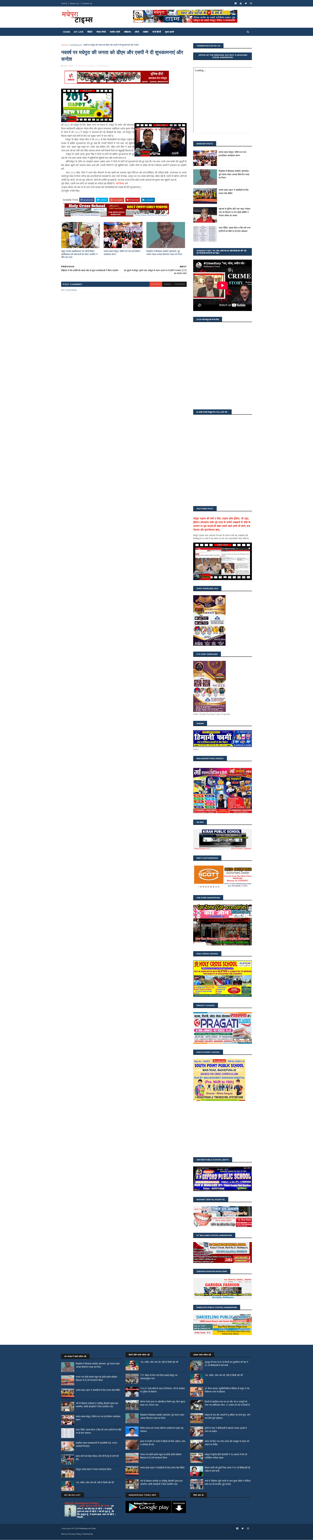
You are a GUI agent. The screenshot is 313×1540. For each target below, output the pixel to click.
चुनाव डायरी (169, 31)
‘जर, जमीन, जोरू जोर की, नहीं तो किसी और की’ (95, 1482)
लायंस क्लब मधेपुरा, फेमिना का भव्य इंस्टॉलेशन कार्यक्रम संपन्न (122, 253)
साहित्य (145, 31)
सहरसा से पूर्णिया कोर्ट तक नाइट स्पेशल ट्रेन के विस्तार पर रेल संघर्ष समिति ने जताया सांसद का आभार (234, 212)
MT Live (78, 31)
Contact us (87, 3)
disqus (167, 284)
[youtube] (241, 3)
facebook (179, 284)
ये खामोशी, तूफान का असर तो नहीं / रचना (93, 1505)
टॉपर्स (137, 31)
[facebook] (236, 3)
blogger (156, 284)
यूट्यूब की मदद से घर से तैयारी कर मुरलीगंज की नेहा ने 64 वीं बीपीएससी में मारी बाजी (226, 1364)
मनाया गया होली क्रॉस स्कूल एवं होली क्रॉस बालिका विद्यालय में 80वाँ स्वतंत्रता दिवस (96, 1378)
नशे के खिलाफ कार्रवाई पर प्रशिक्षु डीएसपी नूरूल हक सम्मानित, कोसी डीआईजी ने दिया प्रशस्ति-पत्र (97, 1405)
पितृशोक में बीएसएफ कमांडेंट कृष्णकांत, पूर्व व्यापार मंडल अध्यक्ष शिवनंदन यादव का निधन (164, 253)
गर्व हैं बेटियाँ (156, 31)
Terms (64, 1534)
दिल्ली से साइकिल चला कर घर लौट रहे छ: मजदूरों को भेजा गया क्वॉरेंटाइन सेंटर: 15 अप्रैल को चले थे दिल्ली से (227, 1403)
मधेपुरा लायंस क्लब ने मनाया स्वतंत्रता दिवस (93, 1469)
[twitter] (246, 3)
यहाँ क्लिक (120, 183)
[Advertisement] (222, 1129)
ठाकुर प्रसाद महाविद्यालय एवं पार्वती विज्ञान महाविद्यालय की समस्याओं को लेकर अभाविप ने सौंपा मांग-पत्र (79, 254)
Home (64, 3)
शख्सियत (127, 31)
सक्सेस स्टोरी (115, 31)
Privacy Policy (75, 1534)
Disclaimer (88, 1534)
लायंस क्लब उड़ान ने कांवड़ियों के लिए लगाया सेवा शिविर (98, 1390)
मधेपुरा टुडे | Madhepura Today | (82, 1503)
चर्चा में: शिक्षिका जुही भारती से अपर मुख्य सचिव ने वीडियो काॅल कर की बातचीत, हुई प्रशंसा (227, 1482)
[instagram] (251, 3)
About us (74, 3)
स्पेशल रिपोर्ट (101, 31)
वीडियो (89, 31)
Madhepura (75, 45)
